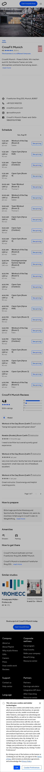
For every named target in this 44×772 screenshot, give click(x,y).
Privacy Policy (26, 761)
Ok (17, 767)
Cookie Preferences (32, 767)
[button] (40, 703)
